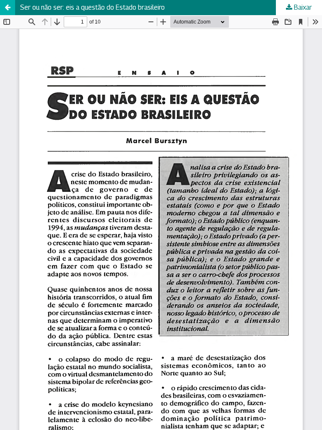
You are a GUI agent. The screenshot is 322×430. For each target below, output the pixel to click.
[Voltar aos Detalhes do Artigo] (7, 7)
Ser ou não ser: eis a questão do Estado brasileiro (92, 7)
